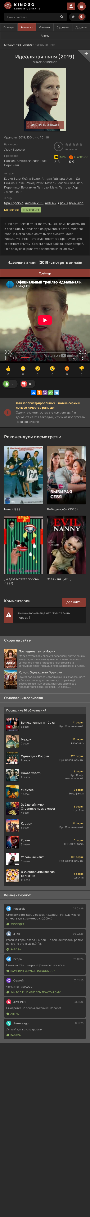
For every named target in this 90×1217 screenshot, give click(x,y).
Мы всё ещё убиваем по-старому (35, 992)
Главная (9, 27)
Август (15, 1013)
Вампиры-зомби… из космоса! (33, 971)
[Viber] (45, 392)
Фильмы (44, 27)
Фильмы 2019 (34, 203)
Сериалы (63, 27)
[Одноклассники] (39, 392)
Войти (71, 6)
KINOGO (9, 44)
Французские (24, 44)
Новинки (26, 27)
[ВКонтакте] (33, 392)
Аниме (45, 35)
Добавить (74, 602)
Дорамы (81, 27)
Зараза (15, 949)
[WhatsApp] (50, 392)
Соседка (17, 924)
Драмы (63, 203)
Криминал (76, 203)
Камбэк (16, 1035)
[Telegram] (56, 392)
